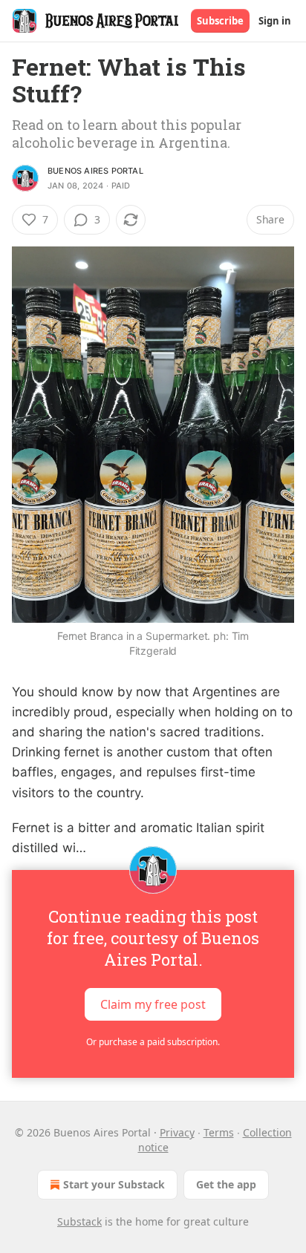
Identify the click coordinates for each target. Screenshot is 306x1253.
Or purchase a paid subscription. (153, 1042)
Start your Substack (114, 1184)
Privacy (177, 1132)
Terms (219, 1132)
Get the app (226, 1184)
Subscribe (220, 20)
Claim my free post (153, 1004)
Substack (79, 1221)
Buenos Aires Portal (95, 171)
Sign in (274, 20)
